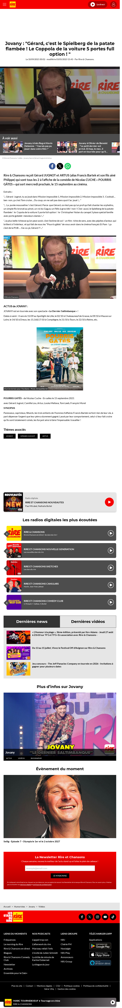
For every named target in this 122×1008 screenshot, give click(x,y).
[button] (60, 100)
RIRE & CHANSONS (34, 531)
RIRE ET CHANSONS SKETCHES (41, 566)
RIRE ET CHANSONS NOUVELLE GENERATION (49, 549)
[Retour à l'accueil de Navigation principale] (13, 4)
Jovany (10, 752)
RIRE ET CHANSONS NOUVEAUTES (44, 502)
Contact (29, 986)
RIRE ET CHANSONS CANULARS (41, 583)
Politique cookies (72, 986)
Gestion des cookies (67, 989)
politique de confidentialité (42, 884)
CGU (58, 986)
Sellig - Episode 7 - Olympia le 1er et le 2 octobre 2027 (32, 841)
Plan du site (16, 986)
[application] (60, 100)
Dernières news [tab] (31, 621)
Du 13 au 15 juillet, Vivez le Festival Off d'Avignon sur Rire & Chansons (68, 647)
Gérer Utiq (49, 989)
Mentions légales (44, 986)
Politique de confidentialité (95, 986)
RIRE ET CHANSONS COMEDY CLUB (43, 600)
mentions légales (25, 884)
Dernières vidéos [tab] (88, 621)
